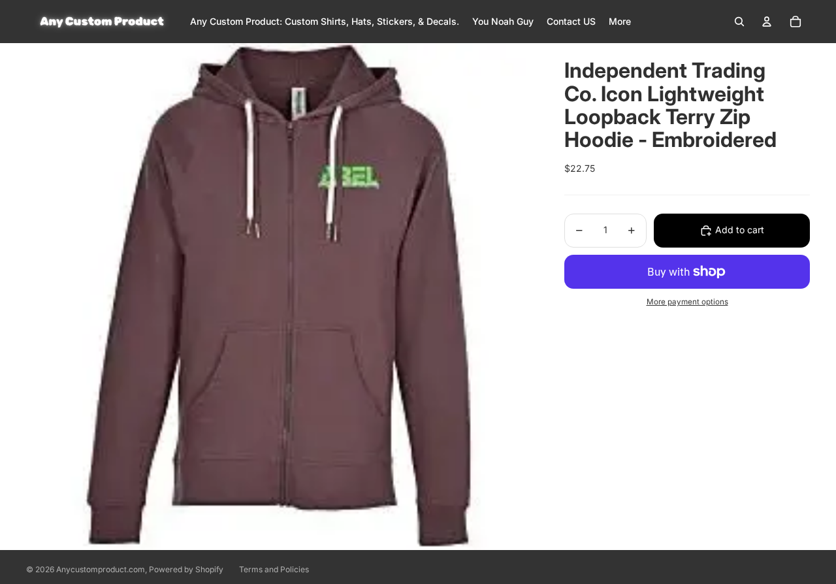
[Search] (739, 21)
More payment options (687, 301)
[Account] (766, 21)
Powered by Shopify (186, 569)
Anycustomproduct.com (100, 569)
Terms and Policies (274, 569)
